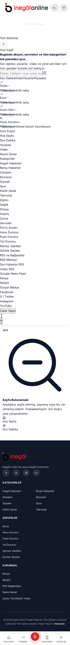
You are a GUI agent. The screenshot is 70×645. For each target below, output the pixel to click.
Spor (3, 186)
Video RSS (7, 269)
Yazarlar (28, 78)
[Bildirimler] (35, 637)
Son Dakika (7, 78)
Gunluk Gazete (11, 556)
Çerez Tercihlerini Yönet (16, 598)
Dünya (4, 209)
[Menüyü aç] (63, 7)
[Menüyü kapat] (3, 44)
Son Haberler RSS (12, 264)
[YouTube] (35, 323)
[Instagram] (35, 320)
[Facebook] (35, 314)
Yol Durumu (8, 241)
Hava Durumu (9, 232)
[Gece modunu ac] (54, 7)
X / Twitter (7, 296)
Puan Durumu (9, 237)
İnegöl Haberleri (11, 163)
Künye (4, 278)
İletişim (4, 283)
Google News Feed (13, 273)
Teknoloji (6, 195)
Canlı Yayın (7, 311)
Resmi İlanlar (8, 154)
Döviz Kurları (8, 227)
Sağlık (4, 204)
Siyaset (5, 181)
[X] (35, 317)
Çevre (4, 218)
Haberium (59, 623)
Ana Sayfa (7, 135)
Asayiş (4, 214)
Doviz (6, 526)
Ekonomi (6, 177)
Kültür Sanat (8, 191)
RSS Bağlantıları (12, 586)
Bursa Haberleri (10, 168)
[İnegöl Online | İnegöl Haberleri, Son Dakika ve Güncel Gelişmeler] (26, 7)
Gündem (5, 172)
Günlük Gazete (10, 250)
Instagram (6, 301)
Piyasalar (40, 78)
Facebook (6, 292)
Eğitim (4, 200)
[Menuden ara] (44, 73)
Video (19, 78)
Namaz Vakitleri (10, 246)
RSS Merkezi (8, 260)
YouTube (6, 306)
